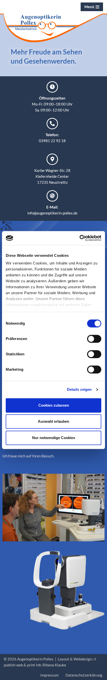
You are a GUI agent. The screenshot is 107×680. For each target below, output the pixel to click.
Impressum (49, 675)
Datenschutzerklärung (83, 675)
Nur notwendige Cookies (53, 438)
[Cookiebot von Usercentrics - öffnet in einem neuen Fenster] (79, 238)
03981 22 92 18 (52, 140)
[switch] (94, 339)
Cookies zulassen (53, 405)
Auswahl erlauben (53, 421)
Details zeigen (79, 389)
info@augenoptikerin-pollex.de (52, 213)
